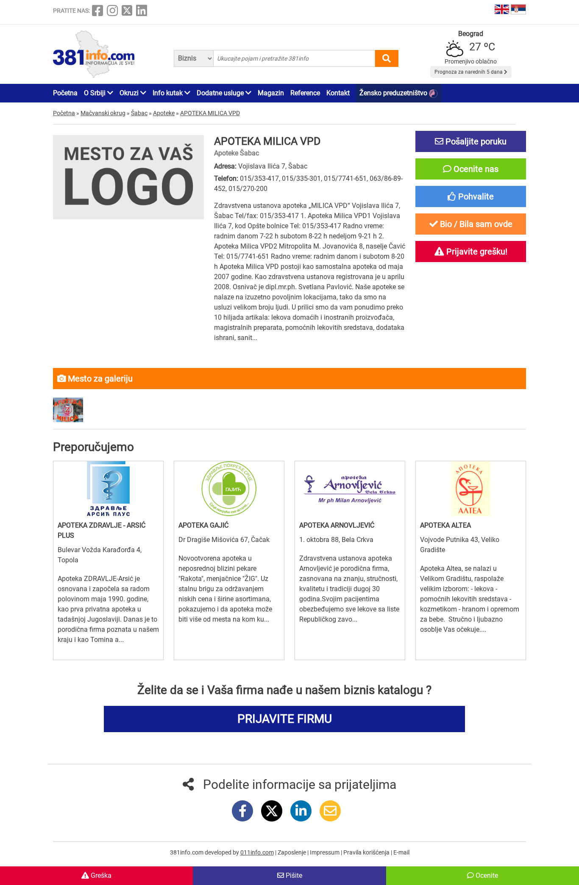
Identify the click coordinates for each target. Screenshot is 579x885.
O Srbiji (95, 93)
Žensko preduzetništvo (394, 93)
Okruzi (130, 93)
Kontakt (338, 93)
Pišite (293, 875)
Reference (305, 93)
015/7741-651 (345, 178)
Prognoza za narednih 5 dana (469, 72)
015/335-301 (301, 178)
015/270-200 (247, 189)
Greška (100, 875)
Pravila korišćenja (367, 852)
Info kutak (168, 93)
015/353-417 (259, 178)
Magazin (271, 93)
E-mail (401, 852)
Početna (65, 93)
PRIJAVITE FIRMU (284, 719)
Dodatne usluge (221, 93)
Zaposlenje (292, 852)
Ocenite (486, 875)
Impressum (325, 852)
